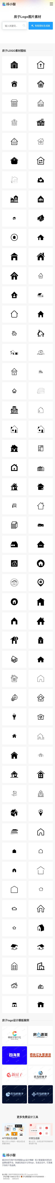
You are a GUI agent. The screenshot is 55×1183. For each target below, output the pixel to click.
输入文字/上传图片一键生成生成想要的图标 (13, 1142)
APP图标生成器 (9, 1138)
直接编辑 (14, 1032)
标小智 (4, 1174)
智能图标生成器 (42, 25)
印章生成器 (34, 1138)
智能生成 (14, 1038)
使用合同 (15, 1179)
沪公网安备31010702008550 (33, 1177)
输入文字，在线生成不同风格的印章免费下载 (41, 1142)
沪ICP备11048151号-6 (11, 1177)
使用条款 (6, 1179)
